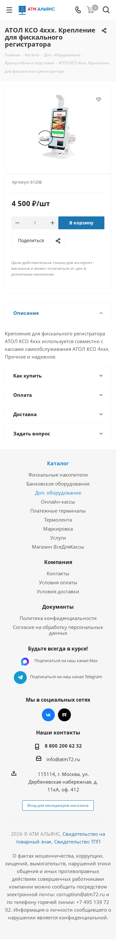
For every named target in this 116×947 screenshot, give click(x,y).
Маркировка (58, 528)
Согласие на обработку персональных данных (58, 630)
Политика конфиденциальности (58, 618)
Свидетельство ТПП (77, 841)
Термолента (58, 519)
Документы (58, 606)
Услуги (58, 537)
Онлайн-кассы (58, 501)
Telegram (20, 677)
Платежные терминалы (58, 510)
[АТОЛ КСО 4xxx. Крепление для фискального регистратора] (58, 127)
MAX (24, 661)
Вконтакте (48, 714)
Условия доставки (58, 591)
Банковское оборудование (58, 483)
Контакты (58, 573)
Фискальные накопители (58, 474)
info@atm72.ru (63, 759)
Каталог (58, 463)
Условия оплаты (58, 582)
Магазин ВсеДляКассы (58, 546)
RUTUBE (64, 714)
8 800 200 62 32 (63, 745)
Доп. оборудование (58, 492)
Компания (58, 562)
